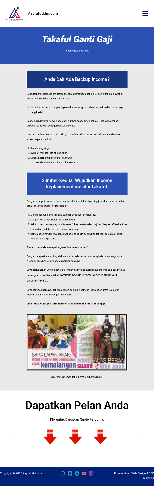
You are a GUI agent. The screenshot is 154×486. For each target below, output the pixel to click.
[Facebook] (69, 473)
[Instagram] (91, 473)
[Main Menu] (145, 13)
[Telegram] (77, 473)
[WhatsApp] (62, 473)
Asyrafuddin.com (43, 13)
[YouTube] (84, 473)
